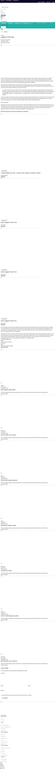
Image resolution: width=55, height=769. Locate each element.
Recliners (2, 740)
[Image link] (27, 707)
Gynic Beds (3, 751)
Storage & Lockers (4, 755)
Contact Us (3, 721)
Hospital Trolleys (3, 743)
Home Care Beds (4, 738)
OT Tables (2, 749)
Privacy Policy (3, 730)
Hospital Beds (3, 736)
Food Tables (3, 753)
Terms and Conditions (4, 725)
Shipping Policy (3, 728)
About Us (2, 719)
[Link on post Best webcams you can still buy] (27, 381)
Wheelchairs (3, 734)
